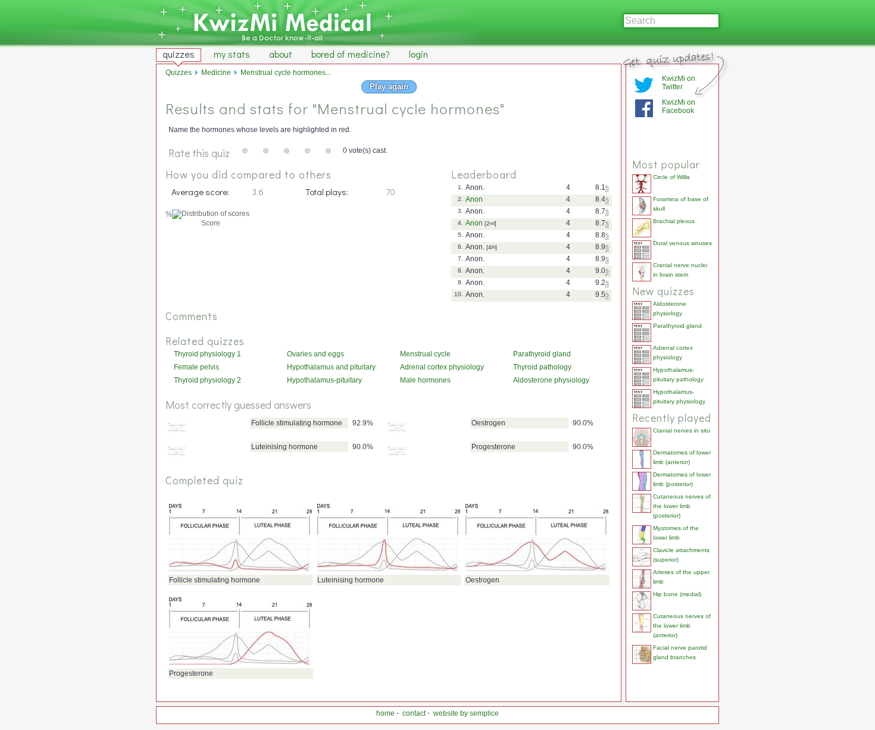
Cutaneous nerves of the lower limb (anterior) (682, 625)
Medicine (216, 72)
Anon (474, 199)
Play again (389, 86)
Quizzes (178, 72)
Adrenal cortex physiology (442, 367)
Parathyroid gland (542, 354)
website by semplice (466, 713)
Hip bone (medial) (677, 594)
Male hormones (425, 380)
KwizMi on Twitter (678, 82)
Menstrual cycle (425, 354)
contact (414, 713)
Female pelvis (196, 367)
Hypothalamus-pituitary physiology (324, 381)
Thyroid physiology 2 (207, 380)
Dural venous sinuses (682, 243)
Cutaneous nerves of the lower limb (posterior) (682, 506)
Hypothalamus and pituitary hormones (331, 367)
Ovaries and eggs (315, 354)
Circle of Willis (671, 177)
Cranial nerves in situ (681, 430)
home (385, 713)
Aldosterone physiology (551, 380)
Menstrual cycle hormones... (285, 72)
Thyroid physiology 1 (207, 354)
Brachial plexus (674, 221)
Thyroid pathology (542, 367)
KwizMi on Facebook (678, 106)
